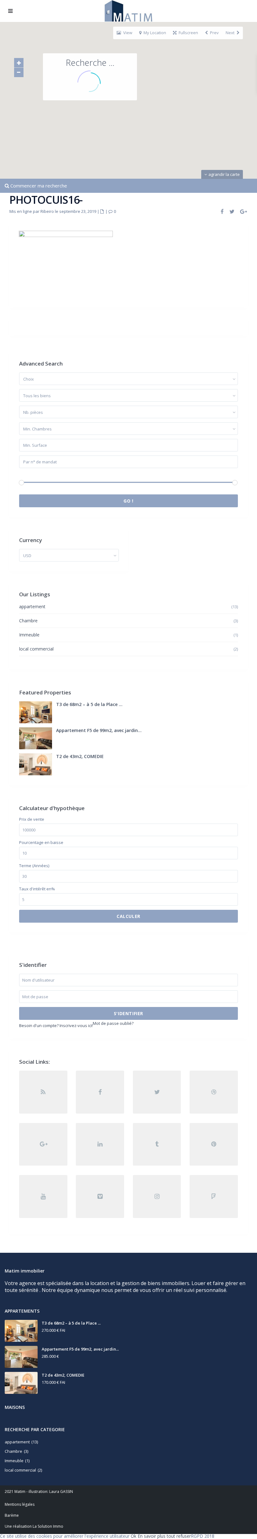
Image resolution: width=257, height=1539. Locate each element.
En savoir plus (151, 1536)
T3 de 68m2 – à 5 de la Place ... (89, 704)
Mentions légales (19, 1504)
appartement (32, 606)
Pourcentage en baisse (41, 843)
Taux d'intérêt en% (37, 889)
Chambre (28, 621)
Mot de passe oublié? (113, 1023)
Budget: (26, 474)
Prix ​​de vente (31, 819)
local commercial (36, 649)
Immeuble (29, 635)
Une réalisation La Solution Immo (34, 1526)
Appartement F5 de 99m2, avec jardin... (99, 730)
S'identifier (128, 1013)
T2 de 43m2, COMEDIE (80, 756)
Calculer (128, 916)
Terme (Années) (34, 866)
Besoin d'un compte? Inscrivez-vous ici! (56, 1025)
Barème (12, 1515)
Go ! (128, 501)
